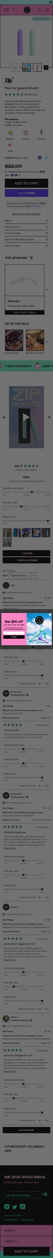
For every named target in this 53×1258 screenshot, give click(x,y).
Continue (14, 637)
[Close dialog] (50, 614)
